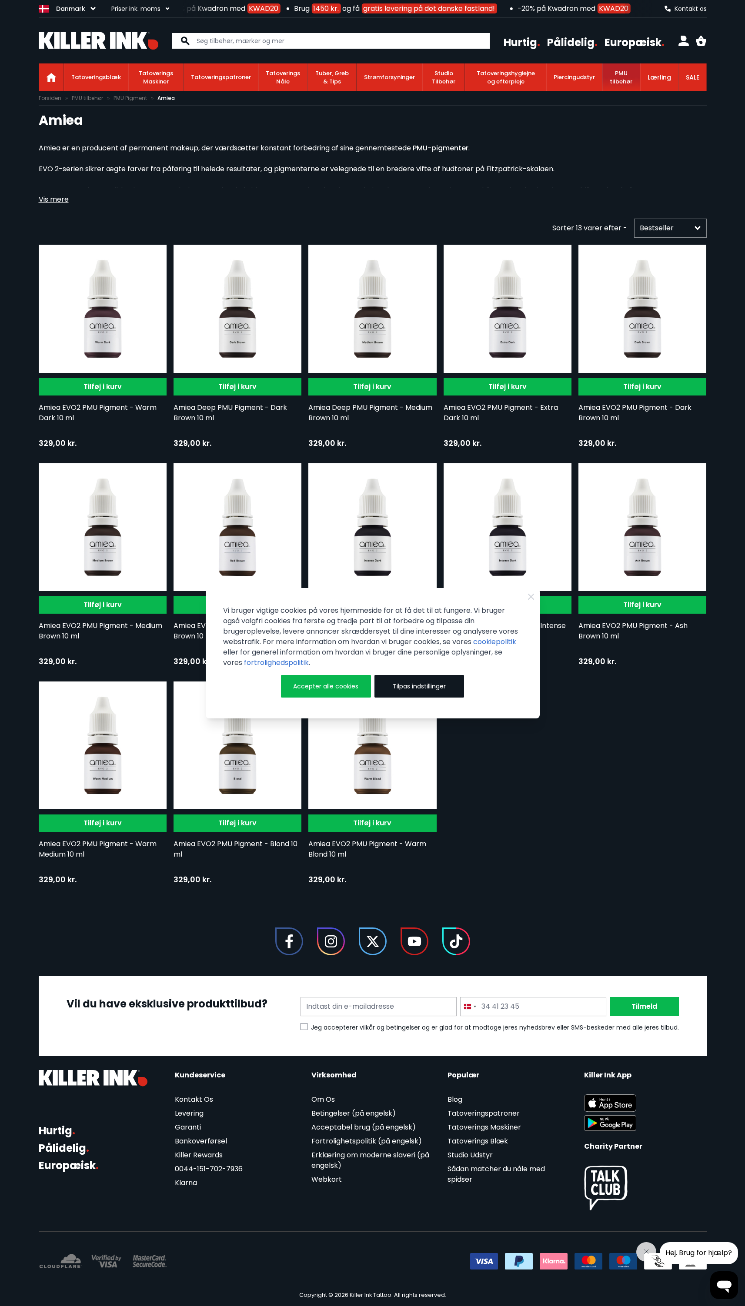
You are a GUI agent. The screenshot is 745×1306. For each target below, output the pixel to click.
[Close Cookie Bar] (531, 597)
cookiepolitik (494, 642)
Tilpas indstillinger (419, 686)
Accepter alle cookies (325, 686)
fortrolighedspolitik (276, 663)
